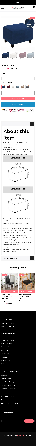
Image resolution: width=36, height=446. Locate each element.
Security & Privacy (7, 382)
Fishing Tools (6, 360)
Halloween (5, 364)
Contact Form (8, 400)
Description (8, 123)
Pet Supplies (5, 357)
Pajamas (4, 337)
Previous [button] (5, 34)
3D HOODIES (6, 353)
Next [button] (28, 34)
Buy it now (18, 104)
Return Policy (6, 378)
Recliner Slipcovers (8, 330)
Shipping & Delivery (10, 258)
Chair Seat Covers (7, 323)
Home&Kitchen (6, 343)
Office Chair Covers (8, 333)
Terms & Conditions (8, 388)
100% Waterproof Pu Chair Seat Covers (26, 296)
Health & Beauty (7, 347)
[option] (18, 33)
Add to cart (18, 98)
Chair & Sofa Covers (8, 326)
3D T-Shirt (5, 350)
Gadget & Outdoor (7, 340)
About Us (4, 375)
